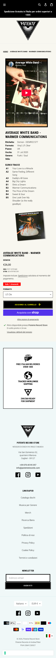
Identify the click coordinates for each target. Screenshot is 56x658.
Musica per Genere (28, 505)
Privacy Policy (28, 543)
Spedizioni (28, 527)
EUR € (35, 603)
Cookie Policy (28, 550)
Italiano (20, 603)
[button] (49, 636)
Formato (7, 289)
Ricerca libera (28, 520)
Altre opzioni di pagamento (28, 319)
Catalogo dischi (28, 497)
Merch (28, 512)
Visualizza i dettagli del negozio (19, 332)
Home (5, 52)
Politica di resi (28, 535)
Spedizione (23, 275)
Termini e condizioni (28, 558)
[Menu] (4, 4)
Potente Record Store (31, 639)
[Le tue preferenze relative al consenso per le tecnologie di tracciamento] (28, 653)
